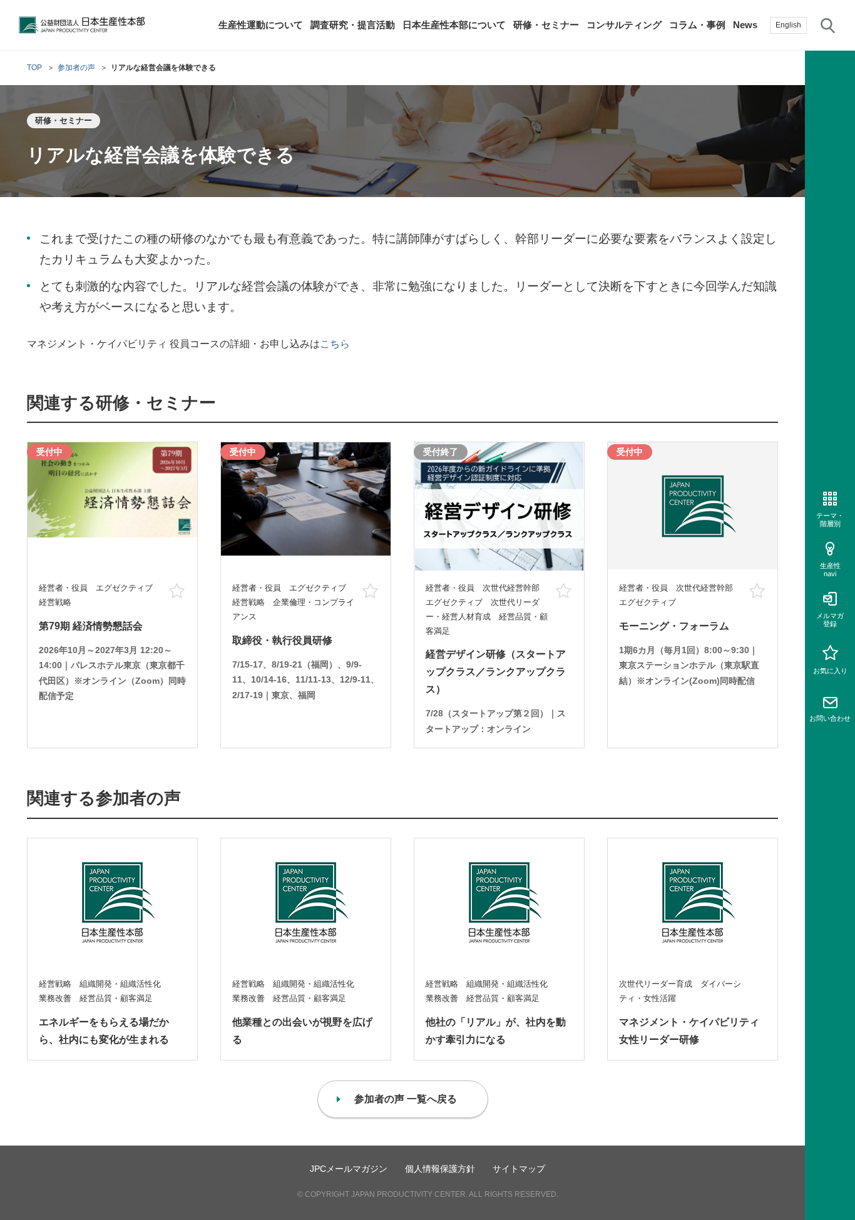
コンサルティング (624, 24)
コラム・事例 (697, 24)
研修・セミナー (546, 24)
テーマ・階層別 (830, 519)
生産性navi (830, 569)
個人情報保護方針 (440, 1169)
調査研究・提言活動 (352, 24)
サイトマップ (519, 1169)
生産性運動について (260, 24)
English (788, 25)
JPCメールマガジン (348, 1169)
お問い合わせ (830, 718)
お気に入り (830, 670)
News (745, 24)
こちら (335, 343)
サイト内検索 (827, 25)
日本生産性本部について (454, 24)
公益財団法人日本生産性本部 (82, 25)
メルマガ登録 (830, 620)
